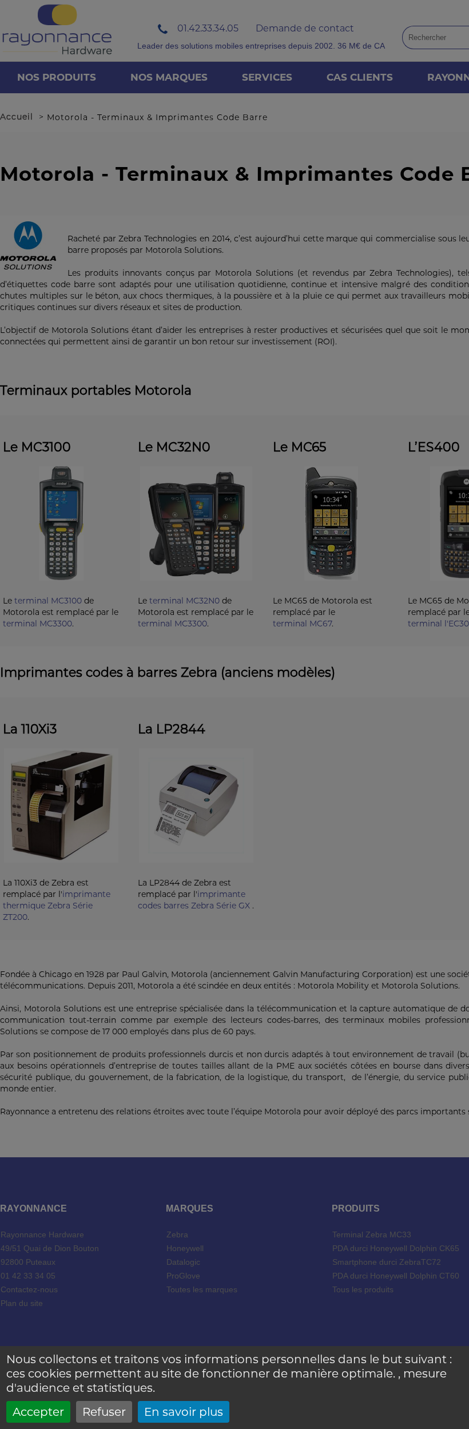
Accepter (38, 1412)
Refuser (104, 1412)
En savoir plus (183, 1412)
